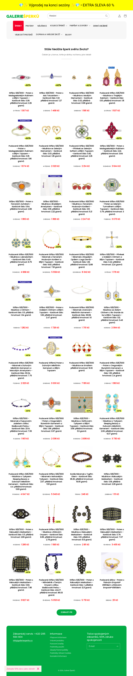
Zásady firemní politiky (59, 650)
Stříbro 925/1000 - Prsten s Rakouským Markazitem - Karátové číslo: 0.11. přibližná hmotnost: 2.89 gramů (21, 533)
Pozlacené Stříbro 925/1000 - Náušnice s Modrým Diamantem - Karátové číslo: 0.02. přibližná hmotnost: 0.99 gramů (81, 98)
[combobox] (78, 16)
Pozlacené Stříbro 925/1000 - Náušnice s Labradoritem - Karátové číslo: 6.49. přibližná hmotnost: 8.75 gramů (21, 259)
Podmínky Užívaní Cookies (60, 653)
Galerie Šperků (69, 670)
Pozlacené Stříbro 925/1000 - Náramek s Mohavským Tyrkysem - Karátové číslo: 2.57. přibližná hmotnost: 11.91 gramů (51, 479)
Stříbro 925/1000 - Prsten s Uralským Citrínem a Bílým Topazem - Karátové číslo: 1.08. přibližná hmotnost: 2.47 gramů (51, 312)
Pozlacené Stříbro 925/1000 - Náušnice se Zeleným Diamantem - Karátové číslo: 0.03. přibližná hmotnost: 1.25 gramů (51, 151)
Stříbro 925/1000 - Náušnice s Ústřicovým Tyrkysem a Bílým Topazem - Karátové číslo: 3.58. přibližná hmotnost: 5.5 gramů (82, 424)
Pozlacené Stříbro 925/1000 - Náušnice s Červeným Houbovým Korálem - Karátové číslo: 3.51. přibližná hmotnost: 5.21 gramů (81, 208)
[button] (58, 25)
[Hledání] (106, 16)
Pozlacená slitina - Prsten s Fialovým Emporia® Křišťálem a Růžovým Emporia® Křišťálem (112, 584)
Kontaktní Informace (58, 656)
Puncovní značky (57, 644)
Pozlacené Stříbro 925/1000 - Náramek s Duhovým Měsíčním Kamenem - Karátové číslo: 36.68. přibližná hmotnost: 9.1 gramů (81, 313)
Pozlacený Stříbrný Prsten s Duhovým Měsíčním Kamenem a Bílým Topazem (51, 367)
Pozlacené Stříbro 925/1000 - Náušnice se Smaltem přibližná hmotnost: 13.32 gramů (81, 367)
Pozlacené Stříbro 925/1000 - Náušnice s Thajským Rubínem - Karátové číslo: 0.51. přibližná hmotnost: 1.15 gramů (112, 98)
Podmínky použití (57, 647)
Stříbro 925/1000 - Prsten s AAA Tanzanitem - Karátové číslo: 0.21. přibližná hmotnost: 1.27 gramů (51, 98)
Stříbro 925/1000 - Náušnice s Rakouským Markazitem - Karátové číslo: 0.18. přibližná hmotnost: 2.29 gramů (112, 479)
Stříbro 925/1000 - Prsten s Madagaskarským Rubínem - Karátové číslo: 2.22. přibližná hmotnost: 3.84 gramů (112, 151)
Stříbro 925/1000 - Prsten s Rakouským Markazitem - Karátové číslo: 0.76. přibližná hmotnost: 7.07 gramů (112, 534)
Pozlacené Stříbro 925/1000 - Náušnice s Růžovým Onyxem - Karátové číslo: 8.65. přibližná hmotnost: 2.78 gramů (51, 534)
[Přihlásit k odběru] (117, 646)
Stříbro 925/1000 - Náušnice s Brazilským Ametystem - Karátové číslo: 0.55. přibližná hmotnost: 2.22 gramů (51, 206)
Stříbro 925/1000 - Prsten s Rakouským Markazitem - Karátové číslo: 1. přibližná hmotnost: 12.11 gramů (82, 584)
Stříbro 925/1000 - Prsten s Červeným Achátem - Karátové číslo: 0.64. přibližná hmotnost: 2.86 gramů (21, 206)
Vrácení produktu (57, 641)
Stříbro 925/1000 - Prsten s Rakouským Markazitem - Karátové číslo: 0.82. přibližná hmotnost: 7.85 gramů (21, 585)
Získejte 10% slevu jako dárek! (20, 668)
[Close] (38, 669)
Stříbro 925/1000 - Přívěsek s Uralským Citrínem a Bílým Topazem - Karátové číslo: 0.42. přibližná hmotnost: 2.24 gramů (112, 259)
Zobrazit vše (66, 612)
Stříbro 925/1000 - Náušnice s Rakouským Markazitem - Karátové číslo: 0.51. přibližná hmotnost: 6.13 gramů (81, 534)
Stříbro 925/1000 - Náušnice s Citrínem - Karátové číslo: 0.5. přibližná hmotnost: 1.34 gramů (21, 311)
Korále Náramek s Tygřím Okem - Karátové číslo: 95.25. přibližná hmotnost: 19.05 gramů (81, 478)
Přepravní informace (58, 637)
